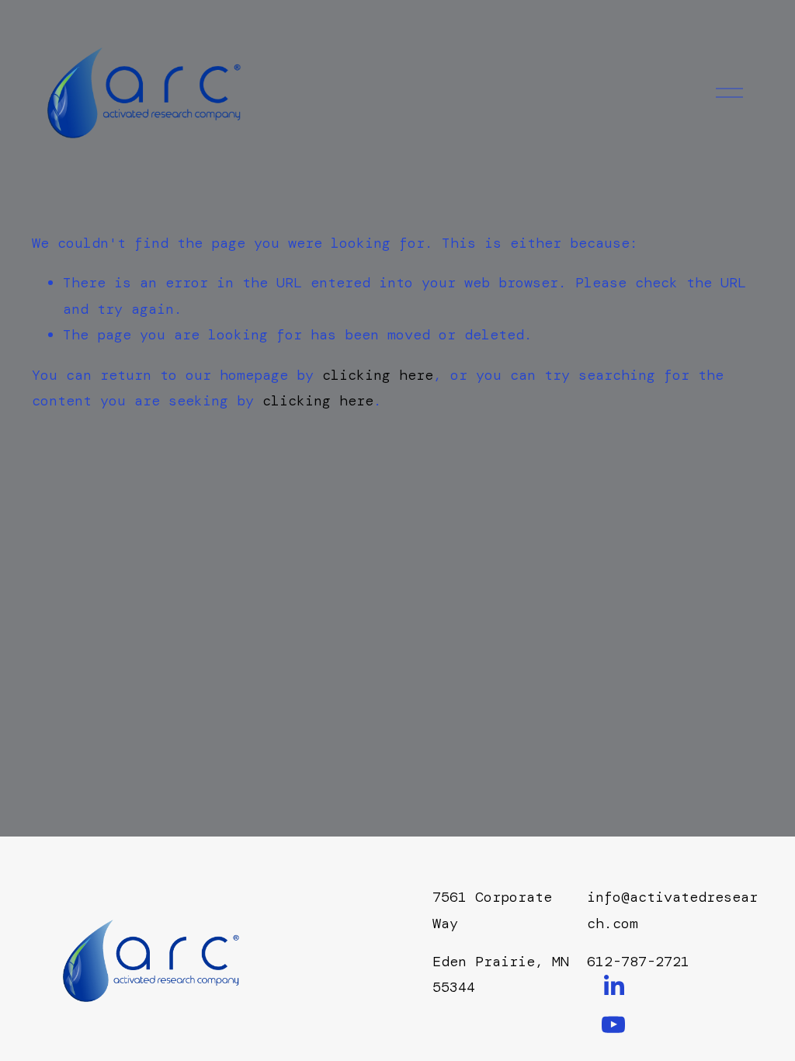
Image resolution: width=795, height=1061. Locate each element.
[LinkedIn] (613, 985)
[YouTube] (613, 1024)
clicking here (377, 375)
